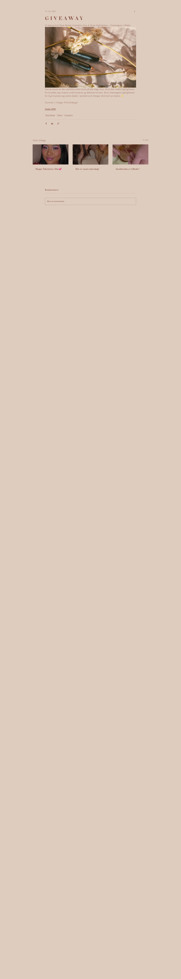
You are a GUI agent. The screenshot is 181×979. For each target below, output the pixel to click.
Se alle (145, 140)
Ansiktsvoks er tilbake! (127, 169)
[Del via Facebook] (46, 123)
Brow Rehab (50, 115)
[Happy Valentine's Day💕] (50, 154)
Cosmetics (68, 115)
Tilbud (59, 115)
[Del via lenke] (58, 123)
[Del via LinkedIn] (52, 123)
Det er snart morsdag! (87, 169)
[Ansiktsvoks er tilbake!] (130, 154)
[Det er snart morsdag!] (90, 154)
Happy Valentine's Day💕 (49, 169)
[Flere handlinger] (134, 11)
